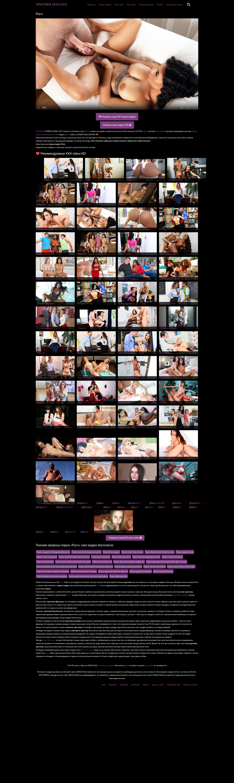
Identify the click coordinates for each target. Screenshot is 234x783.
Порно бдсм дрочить (118, 576)
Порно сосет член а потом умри (181, 566)
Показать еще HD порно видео (118, 116)
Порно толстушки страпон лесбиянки (52, 571)
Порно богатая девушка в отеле (146, 557)
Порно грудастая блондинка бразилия (53, 552)
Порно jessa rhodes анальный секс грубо (73, 562)
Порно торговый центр (163, 571)
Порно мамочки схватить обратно (113, 571)
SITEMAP (113, 685)
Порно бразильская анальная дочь (51, 576)
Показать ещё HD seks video (124, 537)
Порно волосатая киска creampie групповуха (88, 576)
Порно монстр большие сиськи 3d (86, 552)
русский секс (87, 650)
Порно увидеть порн (185, 552)
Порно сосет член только (132, 552)
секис (68, 595)
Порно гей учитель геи (102, 562)
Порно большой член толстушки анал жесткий (56, 566)
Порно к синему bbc (45, 562)
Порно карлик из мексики (141, 571)
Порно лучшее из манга (172, 557)
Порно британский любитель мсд (159, 552)
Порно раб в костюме (100, 557)
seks (98, 585)
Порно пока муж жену (121, 557)
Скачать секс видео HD (116, 124)
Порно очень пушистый (46, 557)
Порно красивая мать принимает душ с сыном (166, 562)
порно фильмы (49, 640)
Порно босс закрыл (111, 552)
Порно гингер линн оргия (154, 566)
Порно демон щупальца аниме (128, 566)
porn (47, 653)
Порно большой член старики (84, 571)
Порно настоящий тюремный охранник (95, 566)
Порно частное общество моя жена (74, 557)
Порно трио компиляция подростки (129, 562)
